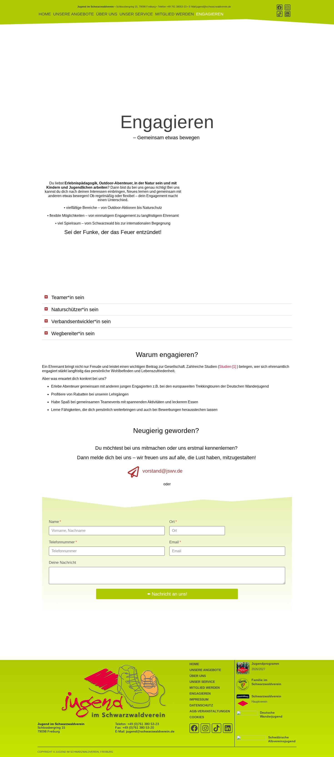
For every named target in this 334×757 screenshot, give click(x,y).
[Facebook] (279, 7)
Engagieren (209, 14)
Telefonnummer (62, 542)
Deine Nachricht (62, 562)
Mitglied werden (174, 14)
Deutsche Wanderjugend (271, 714)
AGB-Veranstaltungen (209, 711)
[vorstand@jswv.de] (133, 472)
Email (174, 542)
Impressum (199, 699)
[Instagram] (287, 7)
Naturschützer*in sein (75, 309)
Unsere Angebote (73, 14)
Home (45, 14)
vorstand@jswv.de (162, 471)
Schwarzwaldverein (266, 696)
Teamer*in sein (68, 297)
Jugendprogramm (265, 663)
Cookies (196, 717)
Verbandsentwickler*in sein (81, 321)
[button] (167, 298)
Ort (172, 522)
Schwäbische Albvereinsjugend (282, 739)
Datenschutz (201, 705)
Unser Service (136, 14)
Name (54, 522)
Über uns (106, 14)
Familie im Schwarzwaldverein (266, 682)
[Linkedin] (287, 14)
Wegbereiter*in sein (73, 333)
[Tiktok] (279, 14)
